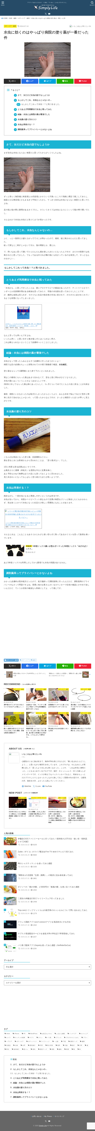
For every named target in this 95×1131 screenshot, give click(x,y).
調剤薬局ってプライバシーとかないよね (33, 129)
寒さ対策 (50, 1045)
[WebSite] (26, 786)
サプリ (31, 1037)
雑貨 (67, 1049)
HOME (5, 18)
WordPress (33, 1033)
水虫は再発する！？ (25, 124)
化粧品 (8, 1045)
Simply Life (43, 1126)
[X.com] (46, 14)
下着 (64, 1041)
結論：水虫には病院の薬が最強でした (32, 114)
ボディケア (25, 660)
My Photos (48, 1116)
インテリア (72, 1033)
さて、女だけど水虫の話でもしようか (32, 95)
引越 (66, 1045)
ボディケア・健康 (24, 18)
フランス (58, 1037)
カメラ (8, 1037)
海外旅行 (16, 1049)
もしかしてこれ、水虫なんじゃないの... (28, 1069)
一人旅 (56, 1041)
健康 (34, 660)
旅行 (73, 1045)
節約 (34, 1049)
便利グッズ (73, 1041)
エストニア (84, 1033)
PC (25, 1033)
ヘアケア (9, 1041)
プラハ (85, 1037)
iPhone (16, 1033)
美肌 (52, 1049)
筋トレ (26, 1049)
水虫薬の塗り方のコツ (26, 119)
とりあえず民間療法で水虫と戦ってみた (33, 109)
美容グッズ (43, 1049)
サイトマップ (59, 1116)
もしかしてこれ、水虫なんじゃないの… (33, 100)
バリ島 (49, 1037)
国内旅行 (32, 1045)
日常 (80, 1045)
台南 (16, 1045)
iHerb (8, 1033)
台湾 (23, 1045)
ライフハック (45, 1041)
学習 (41, 1045)
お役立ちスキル (47, 1033)
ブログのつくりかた (72, 1037)
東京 (7, 1049)
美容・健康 (12, 18)
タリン (40, 1037)
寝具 (58, 1045)
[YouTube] (49, 14)
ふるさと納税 (60, 1033)
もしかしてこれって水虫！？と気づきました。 (39, 104)
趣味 (60, 1049)
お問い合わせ (36, 1116)
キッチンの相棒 (20, 1037)
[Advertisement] (47, 623)
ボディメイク (32, 1041)
